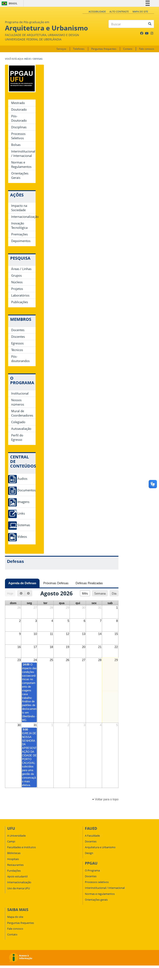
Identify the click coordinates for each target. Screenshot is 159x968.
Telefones (78, 49)
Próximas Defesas (56, 583)
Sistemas (23, 525)
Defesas (37, 58)
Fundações (14, 870)
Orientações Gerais (19, 175)
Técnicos (17, 350)
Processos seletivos (97, 882)
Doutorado (19, 109)
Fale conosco (146, 49)
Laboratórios (20, 295)
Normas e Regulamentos (21, 164)
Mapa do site (140, 11)
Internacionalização (23, 216)
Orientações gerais (96, 899)
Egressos (17, 343)
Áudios (22, 478)
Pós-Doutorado (19, 118)
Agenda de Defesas (24, 583)
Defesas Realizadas (89, 583)
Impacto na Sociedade (19, 208)
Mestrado (18, 103)
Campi (11, 841)
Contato (127, 49)
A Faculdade (92, 835)
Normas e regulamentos (100, 894)
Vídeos (22, 536)
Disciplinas (18, 127)
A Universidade (16, 835)
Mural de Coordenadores (22, 413)
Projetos (17, 289)
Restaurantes (15, 865)
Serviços (61, 49)
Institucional (20, 393)
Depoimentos (20, 241)
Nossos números (17, 402)
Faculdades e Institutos (21, 847)
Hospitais (13, 859)
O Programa (92, 870)
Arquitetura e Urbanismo (100, 847)
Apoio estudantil (17, 876)
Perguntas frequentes (103, 49)
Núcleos (17, 282)
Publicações (19, 302)
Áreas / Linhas (21, 269)
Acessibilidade (97, 11)
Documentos (26, 490)
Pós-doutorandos (20, 358)
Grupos (16, 275)
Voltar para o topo (106, 799)
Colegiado (18, 422)
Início (27, 58)
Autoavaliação (21, 428)
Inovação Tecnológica (19, 225)
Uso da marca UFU (18, 888)
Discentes (18, 336)
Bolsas (15, 145)
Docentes (17, 330)
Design (89, 853)
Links (21, 513)
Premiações (19, 234)
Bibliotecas (13, 853)
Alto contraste (119, 11)
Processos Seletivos (18, 136)
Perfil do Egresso (17, 437)
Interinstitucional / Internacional (23, 153)
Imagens (23, 501)
